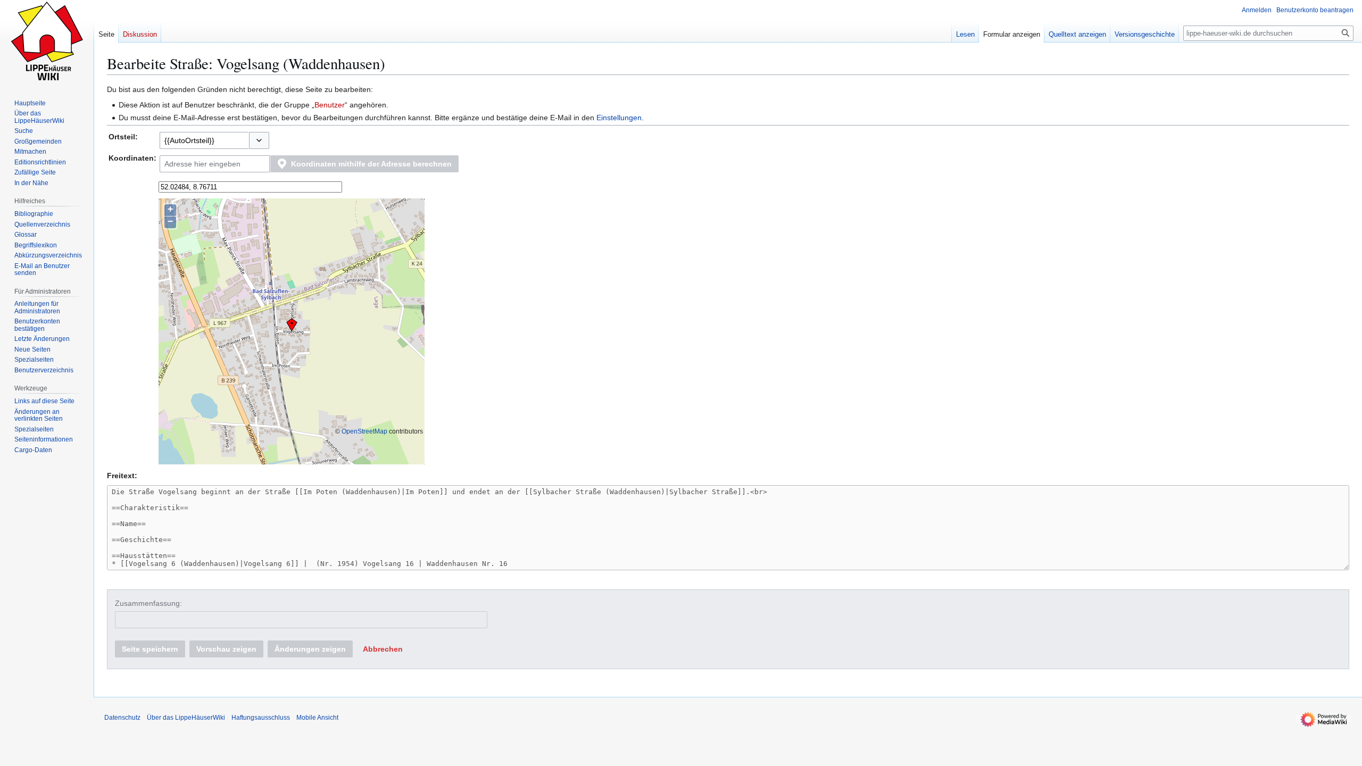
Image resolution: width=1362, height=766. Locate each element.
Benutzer (329, 105)
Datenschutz (122, 717)
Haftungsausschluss (260, 717)
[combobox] (204, 140)
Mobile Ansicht (317, 717)
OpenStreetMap (364, 431)
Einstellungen (619, 117)
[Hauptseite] (46, 42)
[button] (259, 140)
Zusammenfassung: (148, 603)
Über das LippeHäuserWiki (186, 717)
